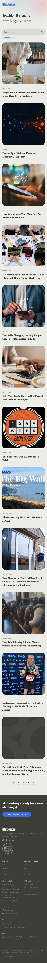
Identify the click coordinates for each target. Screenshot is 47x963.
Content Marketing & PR (9, 901)
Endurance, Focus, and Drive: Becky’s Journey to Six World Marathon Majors (22, 706)
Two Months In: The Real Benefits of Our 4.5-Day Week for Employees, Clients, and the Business (22, 581)
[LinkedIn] (12, 840)
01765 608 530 (9, 910)
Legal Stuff (12, 956)
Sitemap (5, 956)
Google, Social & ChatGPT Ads (11, 892)
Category (7, 38)
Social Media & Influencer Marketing (8, 896)
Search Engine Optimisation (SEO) (8, 885)
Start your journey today (17, 814)
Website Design (29, 884)
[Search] (42, 32)
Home (4, 865)
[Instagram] (3, 840)
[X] (9, 840)
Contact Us (27, 871)
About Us (5, 868)
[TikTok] (15, 840)
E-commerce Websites (31, 891)
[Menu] (42, 4)
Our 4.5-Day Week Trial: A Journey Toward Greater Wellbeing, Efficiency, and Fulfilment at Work (23, 770)
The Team (5, 871)
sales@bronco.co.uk (11, 913)
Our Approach (6, 875)
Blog (25, 868)
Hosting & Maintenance (31, 894)
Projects (26, 865)
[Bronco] (9, 4)
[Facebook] (6, 840)
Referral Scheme (29, 875)
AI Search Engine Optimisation (11, 889)
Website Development (31, 887)
